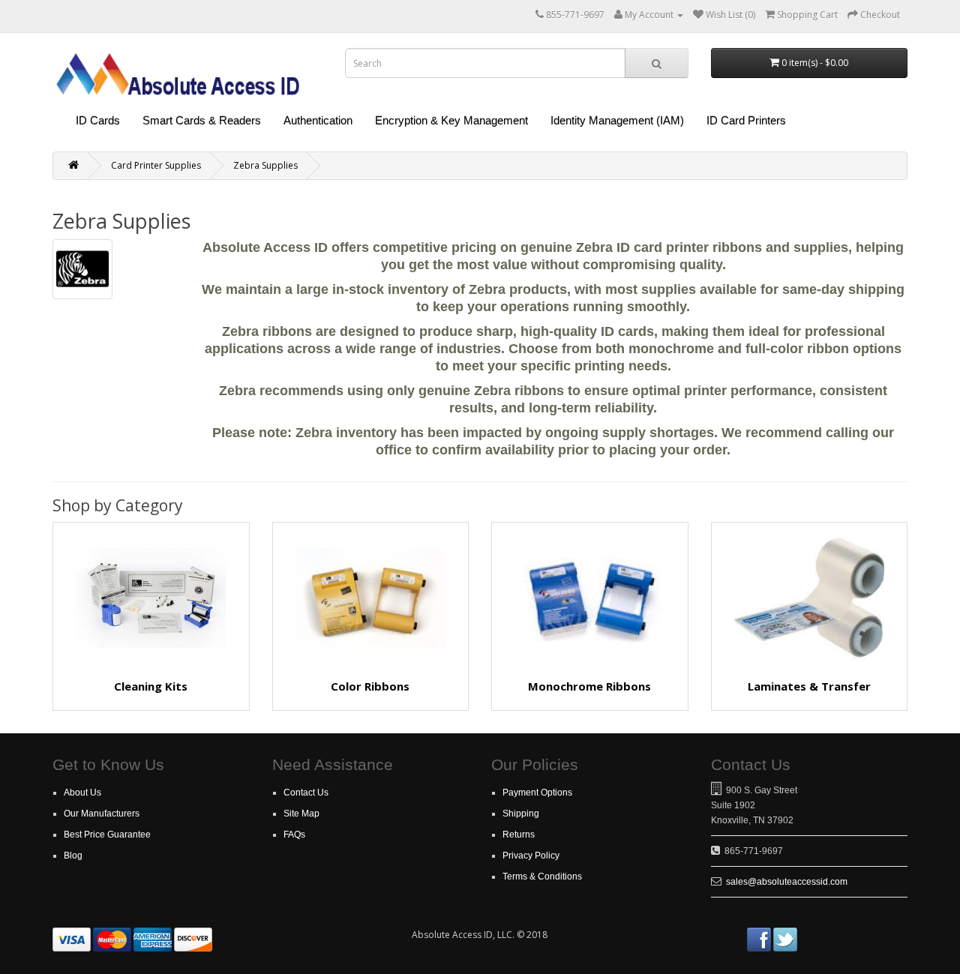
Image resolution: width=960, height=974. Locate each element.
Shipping (520, 813)
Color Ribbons (370, 686)
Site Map (302, 813)
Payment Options (537, 792)
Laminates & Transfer (809, 686)
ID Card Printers (746, 120)
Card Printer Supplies (156, 165)
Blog (73, 855)
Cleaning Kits (151, 686)
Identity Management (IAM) (617, 120)
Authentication (318, 120)
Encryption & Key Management (451, 120)
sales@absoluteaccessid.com (787, 882)
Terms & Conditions (542, 876)
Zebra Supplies (265, 165)
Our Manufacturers (102, 813)
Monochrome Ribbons (589, 686)
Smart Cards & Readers (201, 120)
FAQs (294, 834)
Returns (518, 834)
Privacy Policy (531, 855)
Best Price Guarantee (107, 834)
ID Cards (98, 120)
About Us (82, 792)
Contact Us (306, 792)
